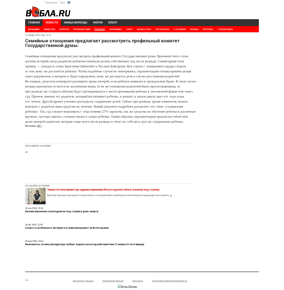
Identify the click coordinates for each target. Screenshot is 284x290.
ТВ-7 (39, 125)
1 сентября (179, 29)
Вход (62, 2)
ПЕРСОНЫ (208, 29)
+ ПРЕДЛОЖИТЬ (225, 29)
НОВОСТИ (52, 22)
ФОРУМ (98, 22)
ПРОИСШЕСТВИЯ (81, 29)
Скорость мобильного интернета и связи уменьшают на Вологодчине (67, 228)
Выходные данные (83, 281)
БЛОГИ (112, 22)
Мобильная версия (113, 281)
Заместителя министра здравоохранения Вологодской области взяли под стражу (103, 189)
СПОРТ (129, 29)
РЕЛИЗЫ (194, 29)
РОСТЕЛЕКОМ (162, 29)
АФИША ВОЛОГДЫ (75, 22)
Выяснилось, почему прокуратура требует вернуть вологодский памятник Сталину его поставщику (84, 244)
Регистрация (51, 2)
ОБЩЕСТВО (49, 29)
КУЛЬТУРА (64, 29)
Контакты (138, 281)
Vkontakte (69, 2)
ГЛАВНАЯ (34, 22)
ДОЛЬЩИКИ (33, 29)
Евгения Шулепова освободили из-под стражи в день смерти (61, 211)
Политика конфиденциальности (169, 281)
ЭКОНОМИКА (115, 29)
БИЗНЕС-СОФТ (144, 29)
